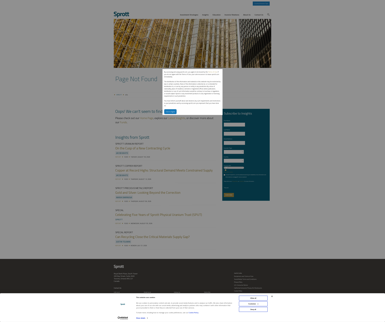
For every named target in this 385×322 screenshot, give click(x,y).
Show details (140, 318)
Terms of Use (212, 72)
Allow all (253, 298)
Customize (252, 304)
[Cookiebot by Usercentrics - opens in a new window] (123, 318)
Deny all (253, 309)
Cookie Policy (194, 312)
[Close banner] (272, 296)
